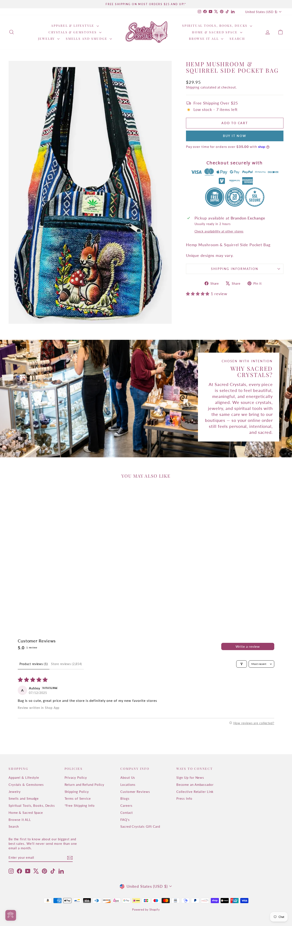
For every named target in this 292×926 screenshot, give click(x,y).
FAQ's (125, 819)
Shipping (192, 87)
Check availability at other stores (219, 231)
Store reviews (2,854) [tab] (66, 664)
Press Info (184, 798)
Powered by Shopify (146, 909)
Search (237, 39)
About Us (127, 777)
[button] (198, 293)
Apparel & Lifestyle (73, 26)
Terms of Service (78, 798)
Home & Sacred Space (215, 32)
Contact (126, 812)
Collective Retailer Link (195, 792)
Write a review (248, 646)
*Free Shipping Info (80, 805)
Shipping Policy (77, 792)
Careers (126, 805)
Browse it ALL (204, 39)
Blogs (125, 798)
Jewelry (47, 39)
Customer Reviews (135, 792)
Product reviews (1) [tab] (33, 664)
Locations (128, 784)
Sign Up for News (190, 777)
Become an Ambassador (195, 784)
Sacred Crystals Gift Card (140, 826)
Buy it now (234, 136)
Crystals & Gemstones (73, 32)
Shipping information (234, 269)
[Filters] (241, 664)
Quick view (41, 582)
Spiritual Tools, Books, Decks (215, 26)
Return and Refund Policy (85, 784)
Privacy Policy (76, 777)
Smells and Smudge (87, 39)
